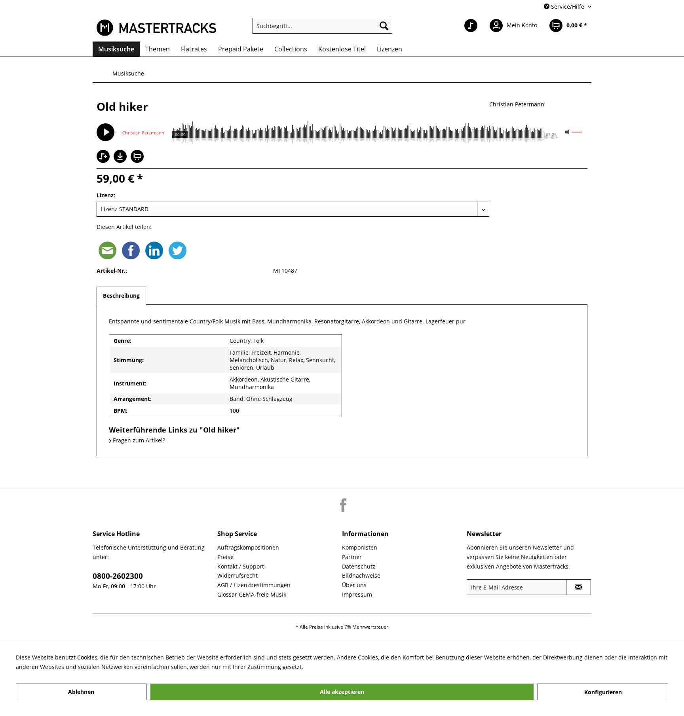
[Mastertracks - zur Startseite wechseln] (156, 28)
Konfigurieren (603, 692)
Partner (352, 557)
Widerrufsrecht (237, 575)
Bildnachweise (361, 575)
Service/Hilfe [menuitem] (567, 6)
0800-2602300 (118, 576)
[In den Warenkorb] (138, 157)
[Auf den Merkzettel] (104, 157)
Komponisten (359, 547)
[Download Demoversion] (121, 160)
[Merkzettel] (471, 26)
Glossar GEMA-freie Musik (251, 594)
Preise (225, 557)
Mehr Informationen (332, 667)
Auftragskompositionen (248, 547)
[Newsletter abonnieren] (578, 587)
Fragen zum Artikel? (138, 440)
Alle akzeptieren (342, 691)
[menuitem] (322, 26)
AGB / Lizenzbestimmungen (254, 585)
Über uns (354, 585)
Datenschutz (358, 566)
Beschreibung (121, 295)
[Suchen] (384, 26)
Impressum (357, 594)
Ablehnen (81, 691)
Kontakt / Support (240, 566)
